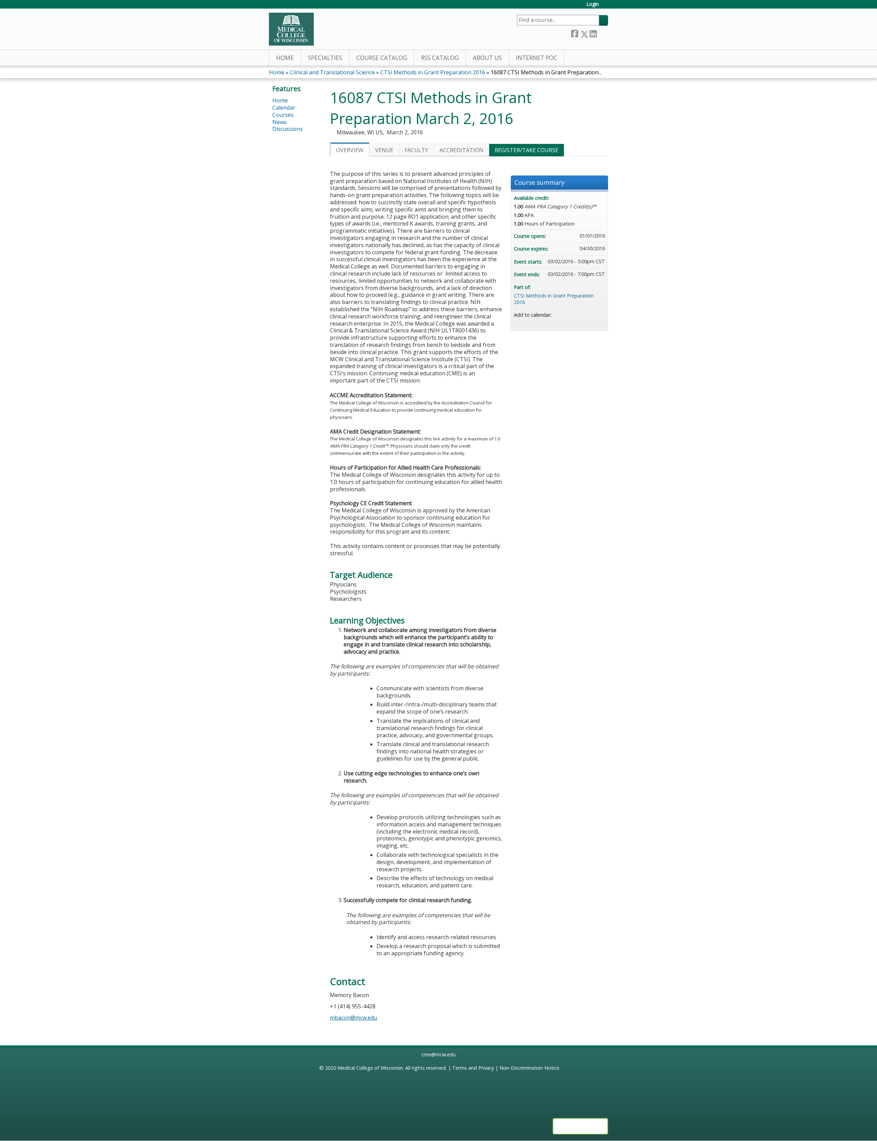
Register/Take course (526, 150)
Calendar (283, 107)
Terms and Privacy (473, 1068)
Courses (283, 115)
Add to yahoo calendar (581, 315)
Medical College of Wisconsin (370, 1068)
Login (592, 4)
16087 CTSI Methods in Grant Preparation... (546, 72)
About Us (487, 58)
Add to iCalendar (590, 314)
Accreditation (461, 150)
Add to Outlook (599, 315)
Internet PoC (536, 58)
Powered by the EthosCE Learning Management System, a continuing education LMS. (580, 1126)
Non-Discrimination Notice (529, 1068)
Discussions (287, 129)
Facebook (574, 33)
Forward (602, 33)
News (279, 122)
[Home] (291, 29)
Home (285, 58)
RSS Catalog (440, 58)
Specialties (325, 58)
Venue (384, 150)
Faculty (416, 150)
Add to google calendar (572, 315)
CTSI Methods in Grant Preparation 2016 (432, 72)
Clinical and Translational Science (332, 72)
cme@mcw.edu (438, 1054)
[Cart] (606, 7)
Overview (349, 150)
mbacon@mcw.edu (353, 1017)
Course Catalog (381, 58)
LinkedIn (593, 33)
